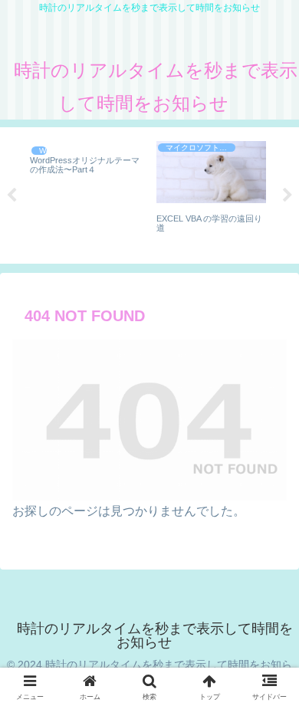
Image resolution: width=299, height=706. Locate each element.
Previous (11, 195)
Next (287, 195)
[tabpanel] (84, 192)
